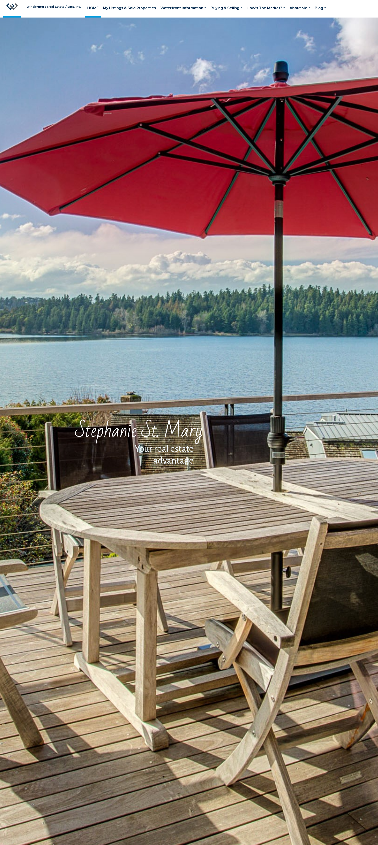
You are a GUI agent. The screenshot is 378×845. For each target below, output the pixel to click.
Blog (321, 12)
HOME (93, 8)
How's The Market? (267, 12)
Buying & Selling (227, 12)
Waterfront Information (184, 12)
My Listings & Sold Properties (129, 8)
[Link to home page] (12, 9)
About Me (301, 12)
